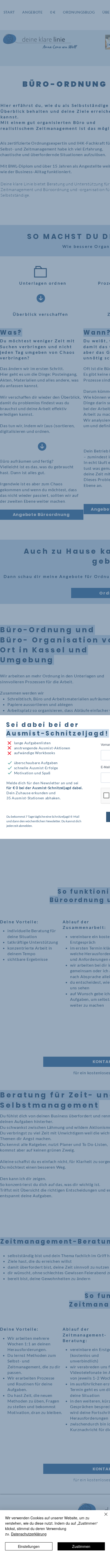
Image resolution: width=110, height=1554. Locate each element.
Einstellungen (29, 1546)
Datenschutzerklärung (29, 1533)
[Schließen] (103, 1517)
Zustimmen (81, 1546)
